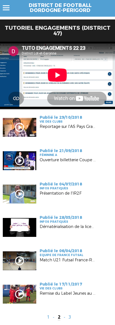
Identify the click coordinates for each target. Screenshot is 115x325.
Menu (9, 7)
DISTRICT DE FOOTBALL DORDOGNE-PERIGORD (60, 7)
